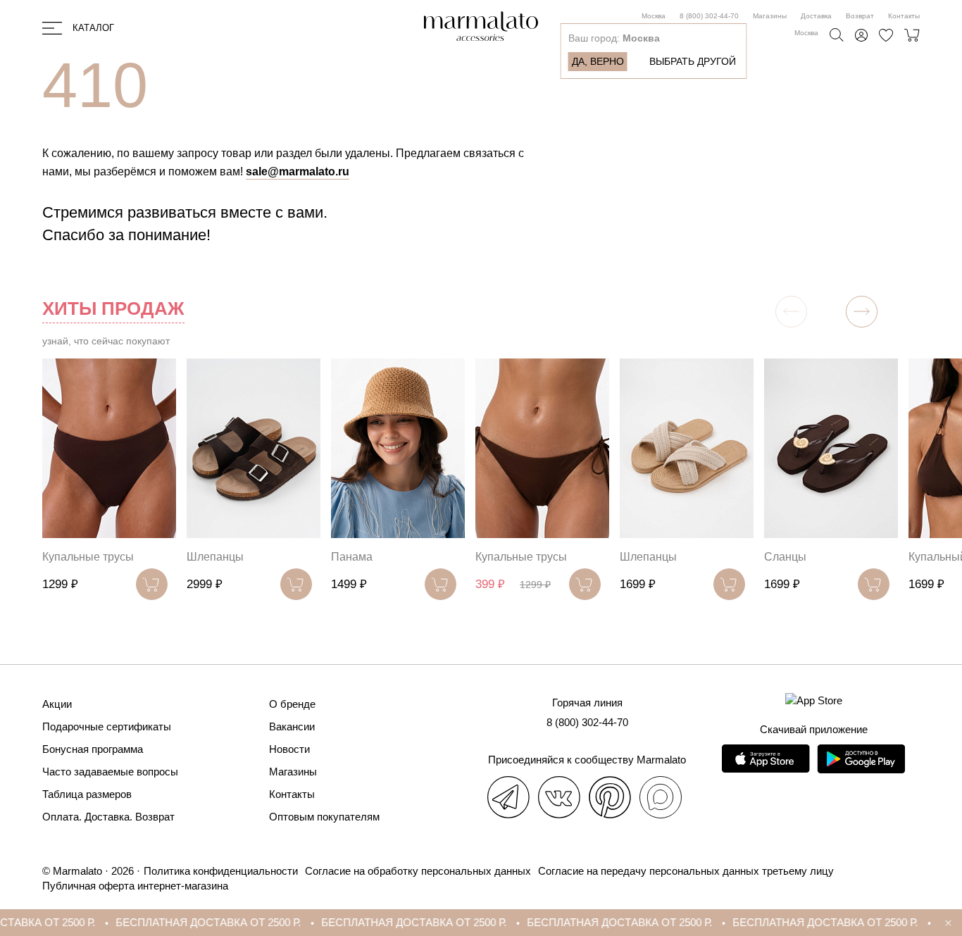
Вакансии (292, 726)
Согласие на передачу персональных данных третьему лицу (686, 871)
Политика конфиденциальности (221, 871)
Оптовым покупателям (324, 817)
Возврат (860, 16)
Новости (289, 749)
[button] (861, 311)
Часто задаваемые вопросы (110, 772)
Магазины (770, 16)
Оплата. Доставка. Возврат (108, 817)
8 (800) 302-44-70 (709, 16)
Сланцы (785, 557)
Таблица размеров (87, 794)
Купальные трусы (88, 557)
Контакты (904, 16)
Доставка (816, 16)
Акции (57, 704)
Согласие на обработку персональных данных (418, 871)
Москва (654, 16)
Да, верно (598, 61)
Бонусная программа (92, 749)
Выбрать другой (692, 61)
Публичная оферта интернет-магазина (135, 886)
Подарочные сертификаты (106, 726)
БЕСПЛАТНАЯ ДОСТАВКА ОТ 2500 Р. (185, 922)
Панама (352, 557)
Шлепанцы (215, 557)
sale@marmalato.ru (297, 171)
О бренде (292, 704)
